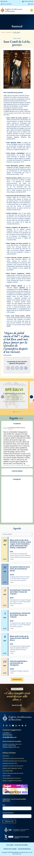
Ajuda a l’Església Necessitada (12, 781)
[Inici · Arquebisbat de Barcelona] (11, 10)
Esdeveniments (17, 679)
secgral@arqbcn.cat (10, 737)
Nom (4, 805)
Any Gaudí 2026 (8, 771)
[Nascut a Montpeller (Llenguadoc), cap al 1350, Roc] (17, 507)
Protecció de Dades (21, 845)
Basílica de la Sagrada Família (12, 768)
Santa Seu (6, 756)
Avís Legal (9, 845)
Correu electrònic (8, 813)
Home (3, 32)
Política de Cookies (10, 849)
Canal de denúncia (24, 849)
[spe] (14, 395)
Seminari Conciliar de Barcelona (13, 766)
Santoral (8, 32)
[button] (31, 396)
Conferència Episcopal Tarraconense (15, 761)
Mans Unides (7, 776)
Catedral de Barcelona (10, 763)
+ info (12, 559)
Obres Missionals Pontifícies (11, 778)
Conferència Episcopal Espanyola (13, 758)
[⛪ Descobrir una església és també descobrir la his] (17, 491)
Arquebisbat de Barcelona (16, 428)
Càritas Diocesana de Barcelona (13, 773)
